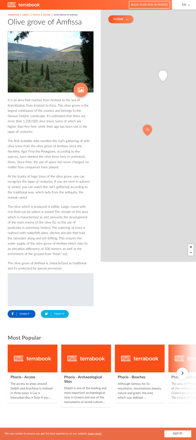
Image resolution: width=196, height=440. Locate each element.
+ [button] (191, 247)
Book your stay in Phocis (149, 4)
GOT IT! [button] (177, 433)
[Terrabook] (24, 6)
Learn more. (95, 433)
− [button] (191, 253)
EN (184, 4)
